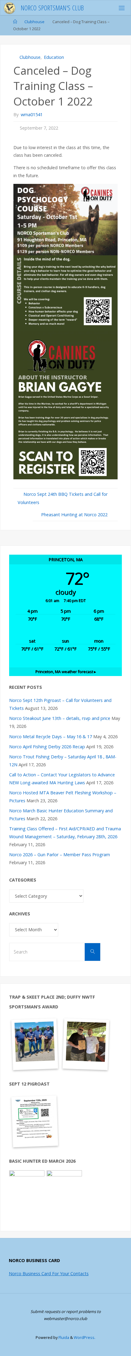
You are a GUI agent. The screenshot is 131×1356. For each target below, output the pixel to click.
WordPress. (84, 1337)
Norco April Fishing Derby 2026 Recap (47, 747)
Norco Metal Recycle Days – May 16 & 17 (50, 736)
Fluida (63, 1337)
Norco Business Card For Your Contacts (49, 1273)
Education (54, 57)
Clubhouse (34, 21)
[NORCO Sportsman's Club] (9, 8)
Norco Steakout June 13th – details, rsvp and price (59, 718)
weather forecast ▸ (65, 671)
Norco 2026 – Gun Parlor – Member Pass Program (59, 854)
